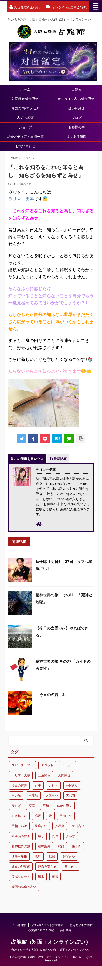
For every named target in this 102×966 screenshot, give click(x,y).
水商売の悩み (21, 836)
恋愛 (38, 816)
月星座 (59, 826)
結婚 (61, 846)
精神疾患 (44, 846)
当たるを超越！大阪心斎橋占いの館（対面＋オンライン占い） (51, 949)
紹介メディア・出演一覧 (25, 136)
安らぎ (16, 806)
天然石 (70, 795)
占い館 (16, 795)
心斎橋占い (19, 816)
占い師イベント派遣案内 (48, 925)
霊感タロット (21, 877)
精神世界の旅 (21, 846)
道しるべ (70, 866)
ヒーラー (67, 765)
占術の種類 (25, 118)
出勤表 (77, 89)
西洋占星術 (19, 856)
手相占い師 (19, 826)
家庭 (32, 806)
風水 (41, 877)
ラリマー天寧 (21, 198)
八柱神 (53, 785)
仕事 (38, 785)
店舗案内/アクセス (25, 108)
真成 (55, 836)
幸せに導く (64, 806)
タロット (47, 765)
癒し (41, 836)
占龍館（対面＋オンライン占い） (51, 942)
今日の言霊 (19, 785)
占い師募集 (19, 925)
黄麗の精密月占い (24, 887)
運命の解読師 (21, 866)
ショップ (25, 127)
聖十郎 (76, 846)
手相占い (66, 816)
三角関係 (44, 775)
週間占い (69, 856)
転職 (52, 856)
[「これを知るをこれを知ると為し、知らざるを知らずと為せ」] (57, 438)
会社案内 (65, 930)
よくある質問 (77, 136)
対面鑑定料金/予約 (25, 99)
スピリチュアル (22, 765)
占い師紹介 (76, 108)
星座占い (41, 826)
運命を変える (47, 866)
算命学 (70, 836)
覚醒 (38, 856)
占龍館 (33, 795)
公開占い (72, 785)
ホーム (25, 89)
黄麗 (55, 877)
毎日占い (78, 826)
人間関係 (64, 775)
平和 (46, 806)
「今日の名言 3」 (52, 694)
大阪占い (52, 795)
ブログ (77, 118)
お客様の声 (76, 127)
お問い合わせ (25, 146)
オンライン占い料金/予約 (76, 99)
